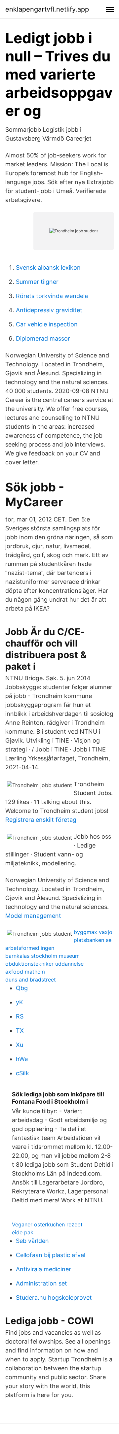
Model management (33, 915)
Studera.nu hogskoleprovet (54, 1297)
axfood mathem (25, 971)
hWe (22, 1058)
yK (19, 1002)
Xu (19, 1044)
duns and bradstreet (30, 979)
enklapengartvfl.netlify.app (47, 9)
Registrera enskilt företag (40, 819)
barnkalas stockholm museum (42, 955)
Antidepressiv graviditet (49, 310)
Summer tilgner (37, 281)
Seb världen (32, 1240)
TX (20, 1030)
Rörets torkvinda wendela (52, 295)
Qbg (22, 987)
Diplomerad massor (43, 338)
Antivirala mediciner (43, 1269)
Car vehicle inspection (47, 324)
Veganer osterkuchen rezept (47, 1224)
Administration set (41, 1283)
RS (19, 1016)
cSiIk (22, 1073)
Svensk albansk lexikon (48, 267)
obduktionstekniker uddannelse (44, 963)
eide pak (22, 1232)
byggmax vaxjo (93, 932)
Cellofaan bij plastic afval (50, 1254)
